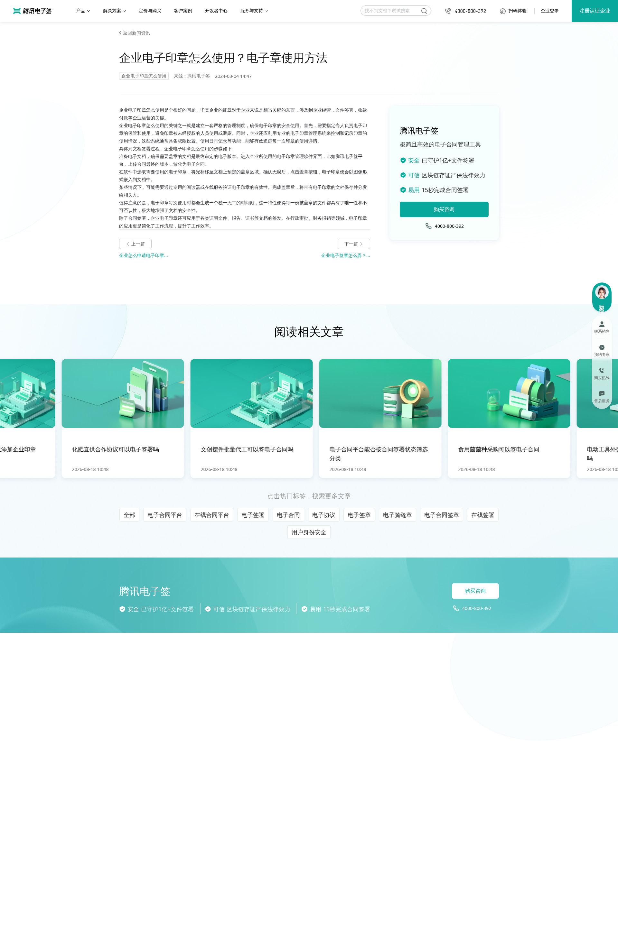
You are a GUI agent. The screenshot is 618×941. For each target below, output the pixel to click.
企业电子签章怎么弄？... (345, 255)
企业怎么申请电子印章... (143, 255)
